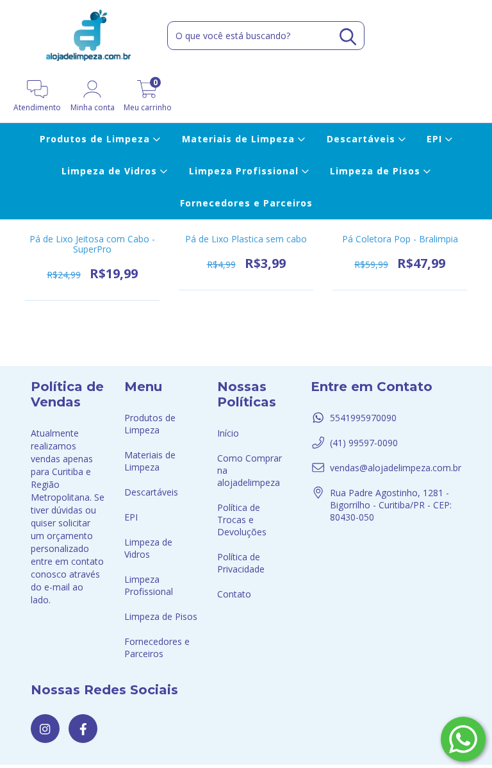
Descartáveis (362, 139)
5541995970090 (363, 418)
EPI (436, 139)
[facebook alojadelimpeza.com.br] (83, 728)
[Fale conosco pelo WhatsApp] (463, 739)
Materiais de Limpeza (240, 139)
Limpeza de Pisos (376, 171)
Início (228, 433)
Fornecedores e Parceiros (246, 203)
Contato (234, 594)
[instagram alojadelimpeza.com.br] (45, 728)
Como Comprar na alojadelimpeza (249, 470)
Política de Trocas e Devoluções (241, 519)
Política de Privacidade (241, 563)
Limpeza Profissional (245, 171)
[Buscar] (348, 37)
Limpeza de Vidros (111, 171)
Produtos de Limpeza (96, 139)
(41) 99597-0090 (364, 443)
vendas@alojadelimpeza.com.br (395, 468)
